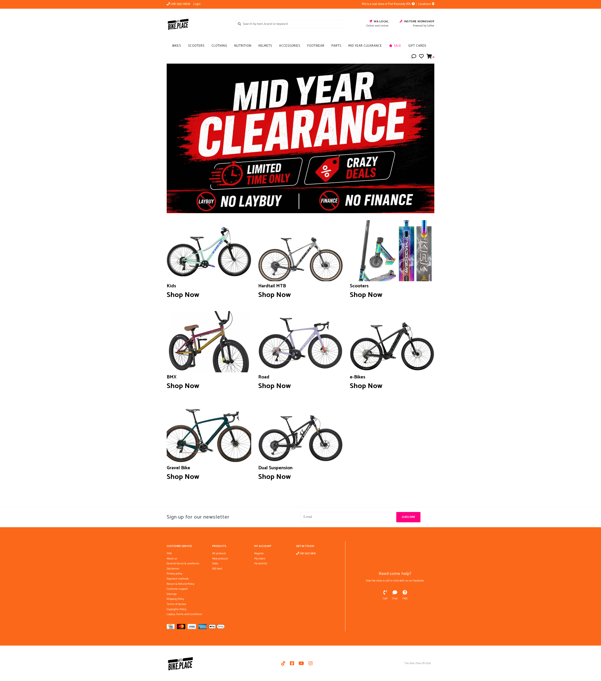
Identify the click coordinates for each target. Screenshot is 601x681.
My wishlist (260, 563)
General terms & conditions (183, 563)
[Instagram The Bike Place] (311, 663)
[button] (414, 57)
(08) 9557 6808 (307, 553)
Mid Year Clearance (365, 45)
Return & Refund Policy (180, 584)
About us (172, 558)
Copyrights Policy (176, 609)
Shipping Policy (175, 599)
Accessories (289, 45)
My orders (260, 558)
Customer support (177, 589)
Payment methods (178, 579)
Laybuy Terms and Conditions (184, 614)
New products (220, 558)
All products (219, 553)
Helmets (265, 45)
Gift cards (417, 45)
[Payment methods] (172, 627)
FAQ (169, 553)
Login (196, 4)
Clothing (219, 45)
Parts (336, 45)
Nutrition (242, 45)
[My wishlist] (421, 57)
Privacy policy (174, 573)
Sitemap (172, 594)
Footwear (315, 45)
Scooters (196, 45)
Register (259, 553)
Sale (397, 45)
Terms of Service (176, 604)
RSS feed (217, 568)
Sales (215, 563)
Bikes (176, 45)
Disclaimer (173, 568)
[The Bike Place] (197, 24)
